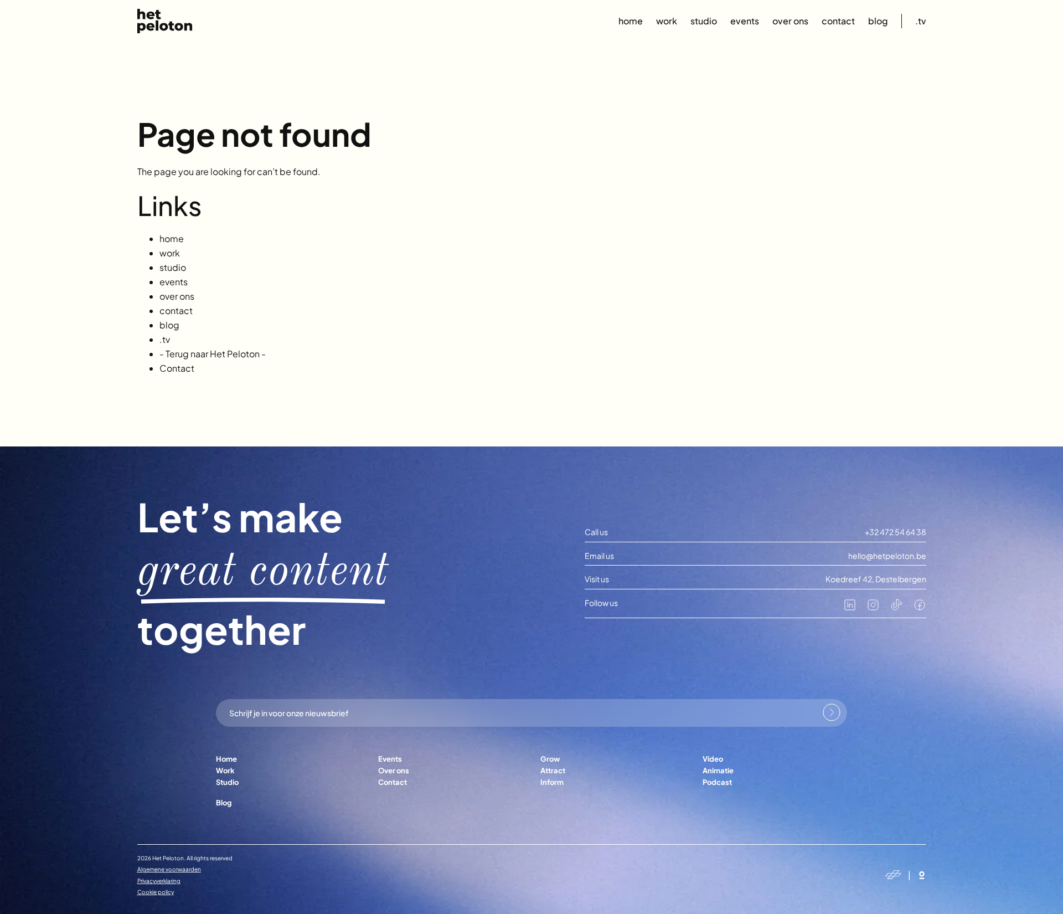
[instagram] (873, 608)
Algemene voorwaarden (169, 869)
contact (838, 21)
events (744, 21)
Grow (550, 758)
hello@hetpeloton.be (887, 556)
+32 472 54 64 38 (895, 532)
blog (878, 21)
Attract (552, 770)
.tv (920, 21)
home (630, 21)
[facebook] (919, 608)
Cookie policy (155, 892)
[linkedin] (849, 608)
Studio (227, 782)
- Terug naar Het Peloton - (212, 354)
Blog (223, 802)
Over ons (393, 770)
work (666, 21)
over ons (790, 21)
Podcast (717, 782)
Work (225, 770)
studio (703, 21)
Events (390, 758)
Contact (176, 368)
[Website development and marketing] (921, 875)
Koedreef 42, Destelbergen (875, 579)
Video (713, 758)
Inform (552, 782)
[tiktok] (896, 608)
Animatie (718, 770)
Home (226, 758)
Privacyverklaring (158, 880)
